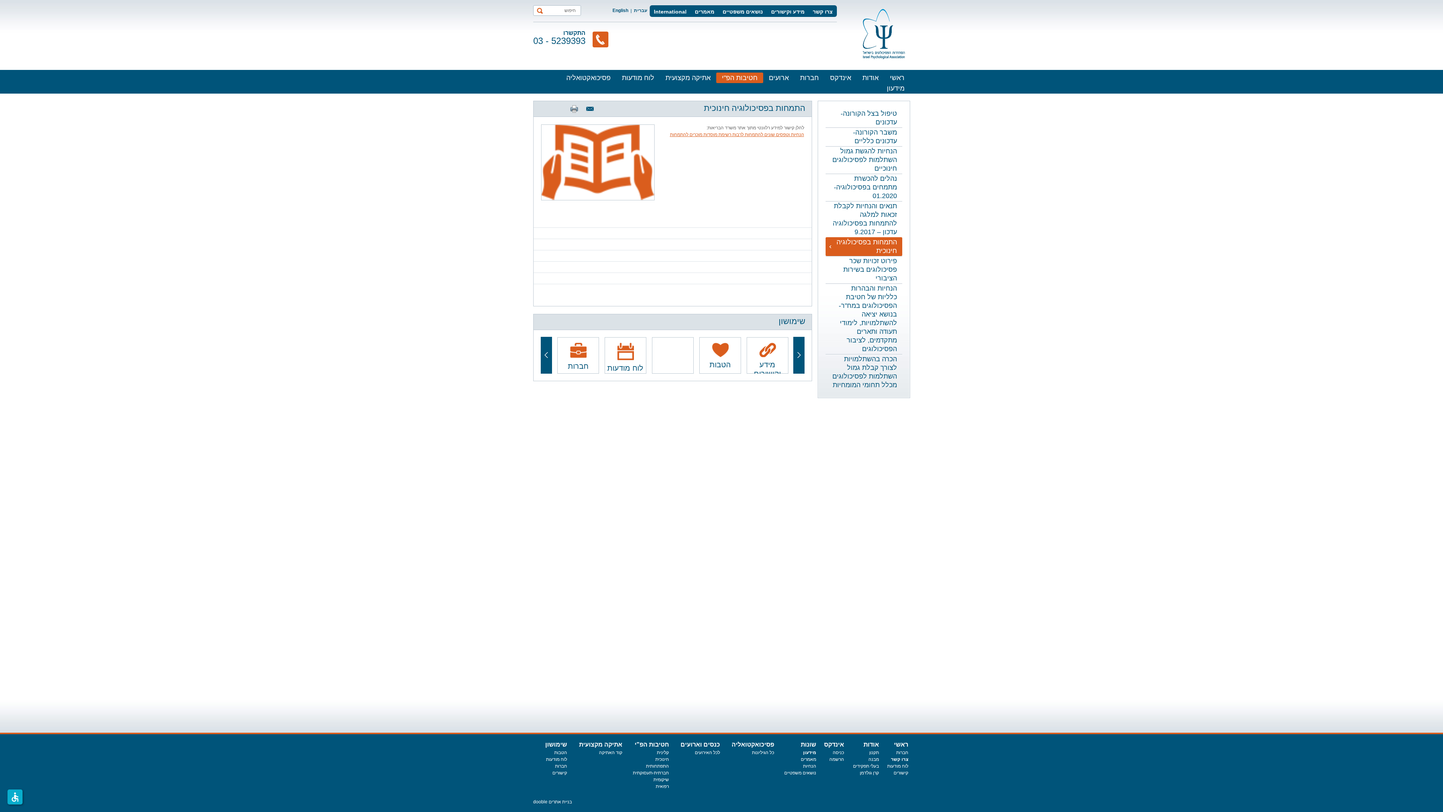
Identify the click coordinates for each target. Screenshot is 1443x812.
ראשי (897, 78)
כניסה (838, 752)
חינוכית (662, 759)
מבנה (873, 759)
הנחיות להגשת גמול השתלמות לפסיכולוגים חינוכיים (864, 159)
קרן (876, 773)
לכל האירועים (707, 752)
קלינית (663, 752)
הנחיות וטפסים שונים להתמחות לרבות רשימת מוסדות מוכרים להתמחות (737, 134)
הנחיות (809, 766)
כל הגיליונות (763, 752)
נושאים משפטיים (743, 12)
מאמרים (704, 12)
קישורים (901, 773)
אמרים (807, 759)
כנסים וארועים (700, 744)
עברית (640, 10)
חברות (809, 78)
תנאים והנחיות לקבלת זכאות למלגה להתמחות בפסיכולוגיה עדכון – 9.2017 (865, 219)
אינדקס (840, 78)
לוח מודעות (638, 78)
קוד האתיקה (610, 752)
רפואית (662, 786)
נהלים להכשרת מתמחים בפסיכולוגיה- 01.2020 (865, 187)
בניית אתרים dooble (552, 801)
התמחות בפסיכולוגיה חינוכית (866, 246)
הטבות (560, 752)
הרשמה (836, 759)
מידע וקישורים (788, 12)
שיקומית (661, 779)
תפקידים (861, 766)
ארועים (779, 78)
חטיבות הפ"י (740, 78)
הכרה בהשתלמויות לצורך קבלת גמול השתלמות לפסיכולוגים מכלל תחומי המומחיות (864, 372)
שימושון (556, 744)
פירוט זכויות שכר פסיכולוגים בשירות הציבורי (870, 269)
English (620, 10)
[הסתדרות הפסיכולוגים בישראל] (884, 34)
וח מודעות (896, 766)
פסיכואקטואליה (588, 78)
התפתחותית (657, 766)
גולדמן (866, 773)
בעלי (874, 766)
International (670, 12)
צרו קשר (823, 12)
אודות (870, 78)
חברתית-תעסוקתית (651, 773)
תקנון (874, 752)
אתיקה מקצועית (688, 78)
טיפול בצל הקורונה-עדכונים (869, 118)
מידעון (896, 88)
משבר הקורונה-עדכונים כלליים (875, 137)
